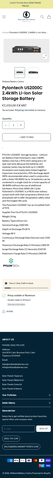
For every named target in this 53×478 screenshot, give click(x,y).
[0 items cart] (49, 17)
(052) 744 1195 (11, 438)
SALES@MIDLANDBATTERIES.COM (21, 446)
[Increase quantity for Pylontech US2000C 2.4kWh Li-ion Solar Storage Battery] (21, 125)
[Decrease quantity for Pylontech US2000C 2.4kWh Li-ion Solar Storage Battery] (5, 125)
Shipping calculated (24, 110)
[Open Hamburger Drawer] (4, 17)
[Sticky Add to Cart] (46, 470)
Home (5, 32)
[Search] (42, 17)
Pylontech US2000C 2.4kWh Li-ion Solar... (28, 32)
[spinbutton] (13, 125)
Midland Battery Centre (21, 473)
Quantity (6, 118)
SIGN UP (43, 428)
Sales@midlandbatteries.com (15, 364)
